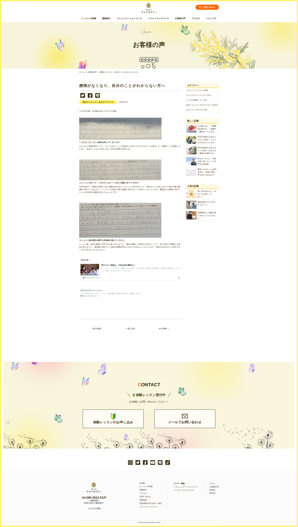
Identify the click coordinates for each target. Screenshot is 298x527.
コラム (212, 483)
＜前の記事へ (96, 329)
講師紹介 (106, 18)
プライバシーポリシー (148, 507)
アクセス (196, 18)
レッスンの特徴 (88, 18)
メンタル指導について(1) (196, 100)
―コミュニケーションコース (186, 487)
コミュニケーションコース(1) (198, 95)
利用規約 (143, 500)
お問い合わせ (209, 7)
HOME (142, 483)
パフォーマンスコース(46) (197, 90)
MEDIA (212, 493)
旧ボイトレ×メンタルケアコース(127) (201, 105)
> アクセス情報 (94, 508)
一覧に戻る (130, 329)
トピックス (211, 18)
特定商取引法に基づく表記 (150, 503)
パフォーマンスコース (158, 18)
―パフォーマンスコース (184, 490)
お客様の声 (180, 18)
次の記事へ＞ (164, 329)
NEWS (212, 490)
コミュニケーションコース (129, 18)
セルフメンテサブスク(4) (196, 110)
